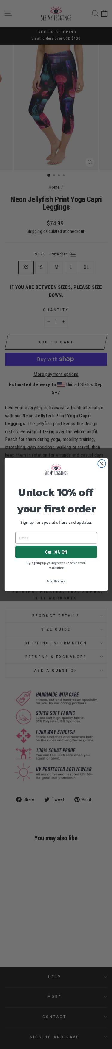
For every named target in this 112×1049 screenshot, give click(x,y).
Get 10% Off (56, 552)
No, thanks (56, 581)
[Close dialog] (102, 464)
